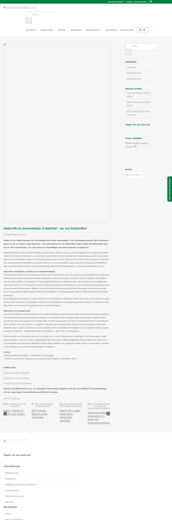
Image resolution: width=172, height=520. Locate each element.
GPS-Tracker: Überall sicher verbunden (40, 414)
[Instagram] (133, 129)
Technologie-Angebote (14, 496)
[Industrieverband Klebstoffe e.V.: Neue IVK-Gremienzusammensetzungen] (100, 408)
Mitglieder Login (11, 473)
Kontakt (8, 513)
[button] (152, 29)
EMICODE (9, 502)
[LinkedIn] (139, 129)
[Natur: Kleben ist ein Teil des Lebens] (15, 406)
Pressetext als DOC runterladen (17, 378)
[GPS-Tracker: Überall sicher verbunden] (43, 406)
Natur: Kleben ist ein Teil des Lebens (14, 412)
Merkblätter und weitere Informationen (20, 484)
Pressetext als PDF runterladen (16, 373)
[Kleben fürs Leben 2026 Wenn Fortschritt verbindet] (71, 406)
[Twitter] (129, 129)
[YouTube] (136, 129)
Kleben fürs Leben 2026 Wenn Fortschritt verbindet (70, 415)
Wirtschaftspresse (134, 79)
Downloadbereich (12, 490)
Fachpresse (20, 234)
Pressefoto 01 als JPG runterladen (18, 383)
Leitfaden (129, 147)
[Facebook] (126, 129)
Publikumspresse (134, 73)
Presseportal (10, 479)
